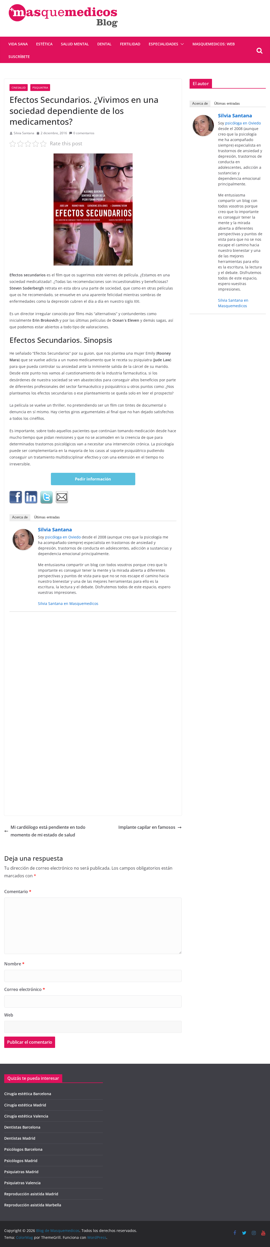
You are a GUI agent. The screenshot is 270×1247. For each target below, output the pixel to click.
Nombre (14, 964)
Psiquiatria (40, 87)
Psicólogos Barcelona (23, 1149)
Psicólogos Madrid (20, 1160)
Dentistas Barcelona (22, 1127)
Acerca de (20, 517)
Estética (44, 43)
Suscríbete (19, 56)
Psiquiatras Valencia (22, 1182)
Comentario (17, 891)
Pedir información (93, 479)
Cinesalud (19, 87)
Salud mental (75, 43)
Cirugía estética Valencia (26, 1116)
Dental (104, 43)
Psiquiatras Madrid (21, 1171)
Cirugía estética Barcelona (27, 1093)
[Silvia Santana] (23, 533)
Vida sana (18, 43)
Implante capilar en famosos (146, 827)
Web (8, 1015)
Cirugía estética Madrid (25, 1105)
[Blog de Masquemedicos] (63, 4)
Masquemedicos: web (213, 43)
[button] (181, 44)
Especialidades (163, 43)
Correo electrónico (24, 989)
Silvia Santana (24, 133)
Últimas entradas (47, 517)
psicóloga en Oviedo (63, 537)
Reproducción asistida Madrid (31, 1193)
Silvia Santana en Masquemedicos (68, 603)
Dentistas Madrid (19, 1138)
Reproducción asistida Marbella (32, 1204)
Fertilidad (130, 43)
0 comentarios (83, 133)
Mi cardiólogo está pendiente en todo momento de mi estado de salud (48, 831)
